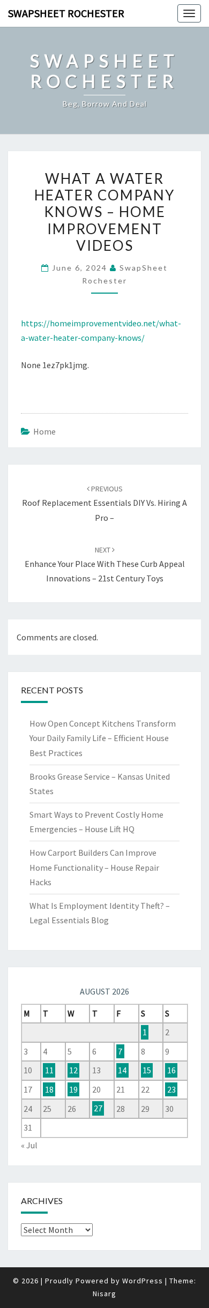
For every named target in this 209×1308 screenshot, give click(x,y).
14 (122, 1070)
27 (98, 1108)
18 (49, 1089)
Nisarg (104, 1293)
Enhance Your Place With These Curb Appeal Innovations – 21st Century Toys (105, 564)
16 (171, 1070)
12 (73, 1070)
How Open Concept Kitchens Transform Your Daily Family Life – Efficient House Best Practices (102, 738)
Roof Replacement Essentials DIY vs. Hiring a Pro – (104, 503)
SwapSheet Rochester (66, 13)
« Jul (29, 1145)
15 (147, 1070)
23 (171, 1089)
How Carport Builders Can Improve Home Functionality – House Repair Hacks (94, 867)
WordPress (142, 1280)
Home (44, 431)
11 (49, 1070)
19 (73, 1089)
